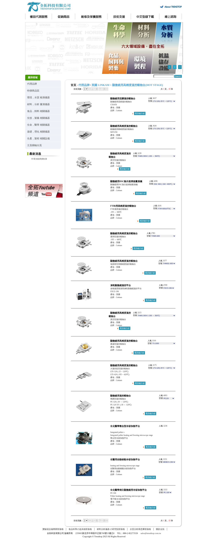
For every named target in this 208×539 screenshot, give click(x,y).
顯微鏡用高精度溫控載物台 (124, 126)
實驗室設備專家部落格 (53, 529)
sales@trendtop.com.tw (151, 533)
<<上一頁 (93, 89)
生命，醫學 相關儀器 (38, 124)
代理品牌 (32, 83)
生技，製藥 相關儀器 (38, 118)
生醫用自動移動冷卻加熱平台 (125, 459)
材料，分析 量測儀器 (38, 104)
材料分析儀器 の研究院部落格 (111, 529)
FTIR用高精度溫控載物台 (123, 206)
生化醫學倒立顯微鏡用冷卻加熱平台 (128, 490)
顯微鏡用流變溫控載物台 (122, 98)
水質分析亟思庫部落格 (140, 529)
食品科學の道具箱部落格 (80, 529)
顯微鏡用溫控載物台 (120, 395)
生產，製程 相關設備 (38, 138)
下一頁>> (103, 89)
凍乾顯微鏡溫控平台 (120, 285)
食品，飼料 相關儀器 (38, 111)
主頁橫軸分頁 (34, 145)
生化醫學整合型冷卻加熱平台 (125, 426)
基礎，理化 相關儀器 (38, 131)
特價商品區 (33, 90)
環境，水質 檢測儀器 (38, 97)
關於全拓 (160, 529)
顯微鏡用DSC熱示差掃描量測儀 (126, 181)
